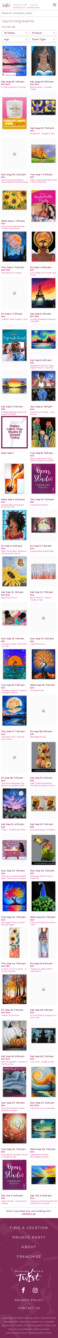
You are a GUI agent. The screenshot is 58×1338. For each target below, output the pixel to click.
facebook (23, 1290)
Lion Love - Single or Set (42, 1062)
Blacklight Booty (38, 737)
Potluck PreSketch (39, 505)
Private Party (29, 1237)
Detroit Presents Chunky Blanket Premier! (13, 1109)
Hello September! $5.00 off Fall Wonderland (43, 181)
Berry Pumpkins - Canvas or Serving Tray (14, 1063)
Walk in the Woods (10, 1015)
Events (34, 5)
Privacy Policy (29, 1300)
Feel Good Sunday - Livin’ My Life (42, 413)
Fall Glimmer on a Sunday (42, 1108)
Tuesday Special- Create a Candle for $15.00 (14, 691)
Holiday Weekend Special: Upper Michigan (14, 413)
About (29, 1247)
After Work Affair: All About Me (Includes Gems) (13, 552)
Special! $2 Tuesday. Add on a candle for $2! (14, 1156)
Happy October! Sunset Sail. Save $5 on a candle (43, 1202)
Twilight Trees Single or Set (14, 319)
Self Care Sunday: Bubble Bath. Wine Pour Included (13, 877)
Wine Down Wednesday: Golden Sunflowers (13, 227)
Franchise (29, 1257)
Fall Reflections (37, 644)
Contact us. (29, 1213)
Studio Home (20, 5)
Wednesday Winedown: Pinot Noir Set (12, 506)
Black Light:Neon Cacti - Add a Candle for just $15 (42, 459)
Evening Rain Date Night (42, 551)
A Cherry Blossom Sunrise (13, 87)
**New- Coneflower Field (13, 830)
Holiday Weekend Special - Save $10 (43, 320)
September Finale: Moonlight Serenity (39, 1156)
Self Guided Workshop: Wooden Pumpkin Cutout (42, 784)
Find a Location (29, 1228)
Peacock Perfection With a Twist (43, 923)
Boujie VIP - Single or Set (42, 133)
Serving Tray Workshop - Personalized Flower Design (14, 181)
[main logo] (6, 4)
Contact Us (29, 1308)
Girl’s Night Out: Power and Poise (43, 274)
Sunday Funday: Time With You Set (14, 645)
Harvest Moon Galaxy (11, 273)
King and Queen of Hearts (42, 830)
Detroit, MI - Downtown (13, 13)
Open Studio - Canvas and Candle (13, 1202)
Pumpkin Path (37, 690)
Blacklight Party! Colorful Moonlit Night (13, 923)
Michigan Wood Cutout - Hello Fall (42, 877)
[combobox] (15, 33)
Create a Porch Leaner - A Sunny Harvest (13, 970)
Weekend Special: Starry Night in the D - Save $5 (42, 367)
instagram (35, 1290)
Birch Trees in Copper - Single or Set (41, 598)
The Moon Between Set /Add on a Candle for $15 (12, 784)
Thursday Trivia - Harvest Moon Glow (12, 738)
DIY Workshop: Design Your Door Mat (43, 1016)
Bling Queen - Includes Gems (41, 88)
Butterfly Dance (9, 597)
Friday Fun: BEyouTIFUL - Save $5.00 (42, 970)
